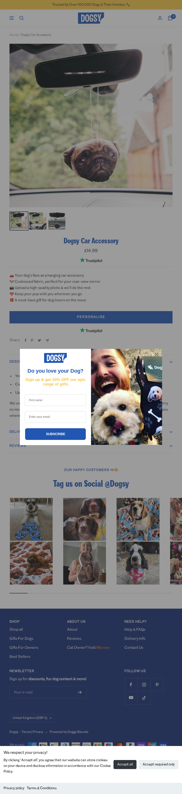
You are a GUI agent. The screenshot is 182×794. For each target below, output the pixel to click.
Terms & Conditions (42, 788)
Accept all (125, 764)
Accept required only (159, 764)
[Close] (156, 354)
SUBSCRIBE (55, 434)
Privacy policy (14, 788)
